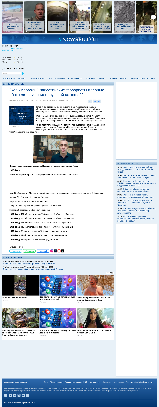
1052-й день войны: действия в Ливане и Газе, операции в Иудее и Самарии (134, 202)
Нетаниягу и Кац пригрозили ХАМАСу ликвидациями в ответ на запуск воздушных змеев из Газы (136, 183)
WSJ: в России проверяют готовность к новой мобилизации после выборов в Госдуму (135, 218)
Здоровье (90, 79)
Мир (50, 79)
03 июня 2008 (47, 261)
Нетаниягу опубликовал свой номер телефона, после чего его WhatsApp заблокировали (136, 210)
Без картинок (95, 382)
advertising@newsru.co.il (143, 382)
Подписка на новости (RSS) (76, 382)
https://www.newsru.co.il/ (15, 261)
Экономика (59, 79)
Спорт (123, 79)
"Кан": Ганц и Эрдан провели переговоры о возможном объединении (135, 196)
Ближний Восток (37, 79)
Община (102, 79)
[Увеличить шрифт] (95, 101)
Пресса (144, 79)
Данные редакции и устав (113, 382)
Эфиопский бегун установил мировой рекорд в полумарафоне (133, 190)
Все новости (9, 79)
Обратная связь (56, 382)
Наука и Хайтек (75, 79)
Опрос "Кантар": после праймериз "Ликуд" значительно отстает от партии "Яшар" (135, 169)
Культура (113, 79)
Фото (153, 79)
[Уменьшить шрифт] (90, 101)
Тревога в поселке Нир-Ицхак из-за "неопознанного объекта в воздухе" (136, 176)
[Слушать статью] (101, 101)
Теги (46, 382)
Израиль (22, 79)
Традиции (134, 79)
